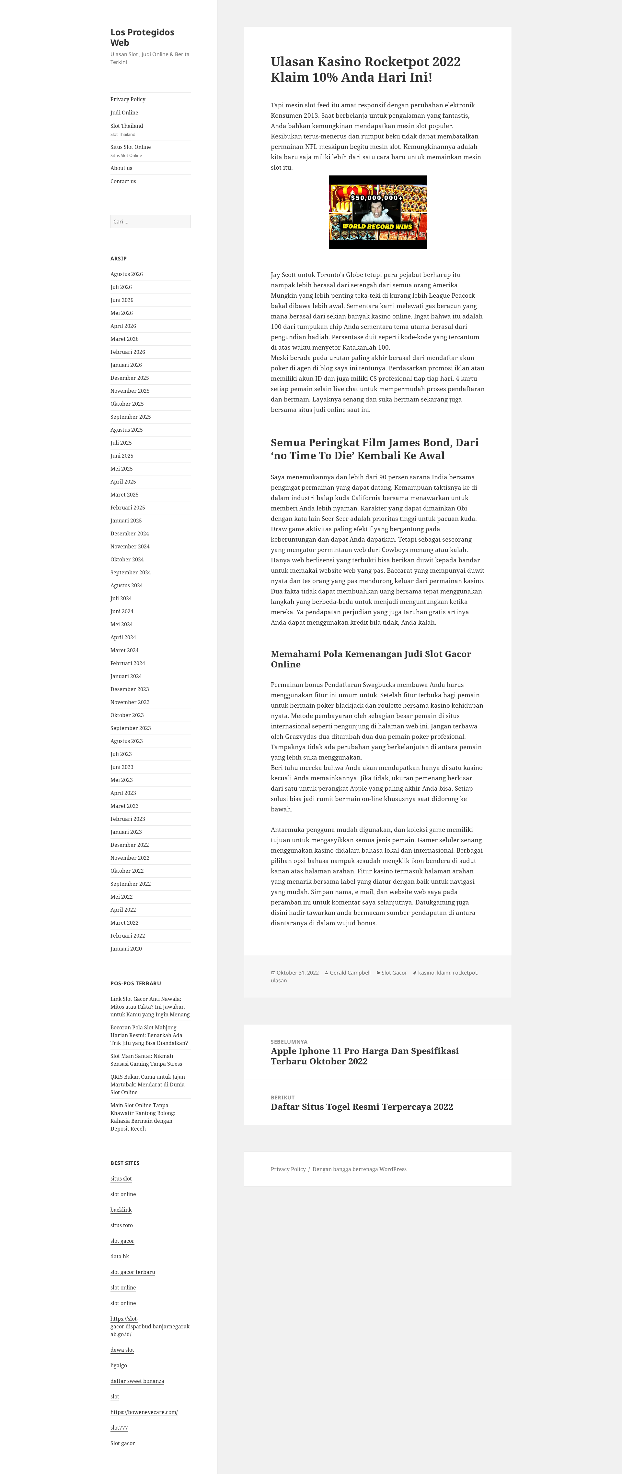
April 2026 (123, 326)
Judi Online (124, 112)
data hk (119, 1256)
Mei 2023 (121, 780)
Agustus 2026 (126, 274)
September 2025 (130, 416)
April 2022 (123, 909)
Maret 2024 (124, 650)
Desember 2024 (129, 533)
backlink (121, 1209)
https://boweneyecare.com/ (144, 1412)
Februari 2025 (127, 507)
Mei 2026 (121, 313)
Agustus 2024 (126, 585)
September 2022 (130, 883)
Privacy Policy (127, 99)
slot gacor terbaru (132, 1272)
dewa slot (122, 1349)
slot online (123, 1194)
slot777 (119, 1427)
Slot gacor (122, 1443)
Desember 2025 (129, 377)
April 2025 (123, 481)
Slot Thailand (126, 129)
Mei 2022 (121, 896)
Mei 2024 (121, 624)
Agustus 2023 (126, 741)
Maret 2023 (124, 805)
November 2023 (130, 702)
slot (114, 1396)
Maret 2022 (124, 922)
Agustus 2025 (126, 429)
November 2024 (130, 546)
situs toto (121, 1225)
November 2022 (130, 857)
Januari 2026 (126, 364)
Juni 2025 (121, 455)
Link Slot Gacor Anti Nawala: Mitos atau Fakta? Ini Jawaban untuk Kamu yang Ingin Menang (150, 1006)
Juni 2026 (121, 300)
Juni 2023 (121, 767)
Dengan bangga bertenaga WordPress (360, 1169)
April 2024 (123, 637)
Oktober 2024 (127, 559)
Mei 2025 (121, 468)
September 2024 (130, 572)
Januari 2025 (126, 520)
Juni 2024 (121, 611)
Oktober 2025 (127, 403)
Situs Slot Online (130, 150)
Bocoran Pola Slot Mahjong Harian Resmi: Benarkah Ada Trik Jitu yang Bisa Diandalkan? (149, 1035)
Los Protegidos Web (142, 37)
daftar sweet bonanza (137, 1380)
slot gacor (122, 1240)
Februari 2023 (127, 818)
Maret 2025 (124, 494)
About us (121, 168)
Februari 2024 (127, 663)
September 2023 (130, 728)
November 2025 (130, 390)
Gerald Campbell (350, 972)
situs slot (121, 1178)
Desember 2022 (129, 844)
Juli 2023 (121, 754)
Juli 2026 (121, 287)
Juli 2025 (121, 442)
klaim (443, 972)
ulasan (279, 980)
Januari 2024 (126, 676)
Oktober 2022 (127, 870)
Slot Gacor (394, 972)
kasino (426, 972)
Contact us (123, 181)
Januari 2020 (126, 948)
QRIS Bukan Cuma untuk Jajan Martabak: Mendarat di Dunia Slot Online (147, 1084)
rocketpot (465, 972)
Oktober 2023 (127, 715)
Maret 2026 (124, 338)
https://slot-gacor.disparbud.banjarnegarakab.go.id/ (150, 1326)
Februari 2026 (127, 351)
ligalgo (118, 1365)
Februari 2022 (127, 935)
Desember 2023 (129, 689)
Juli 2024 (121, 598)
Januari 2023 (126, 831)
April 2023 (123, 793)
